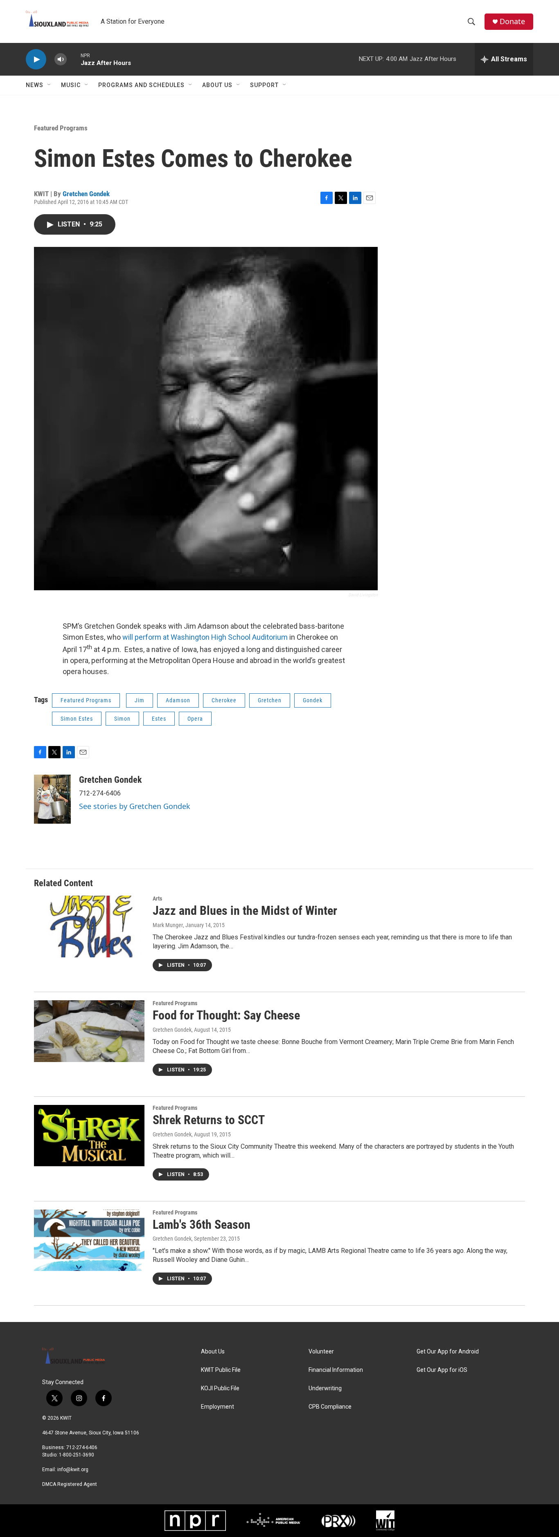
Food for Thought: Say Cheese (226, 1015)
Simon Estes (77, 718)
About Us (217, 85)
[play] (36, 59)
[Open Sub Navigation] (49, 85)
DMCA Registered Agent (69, 1484)
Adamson (178, 700)
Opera (195, 718)
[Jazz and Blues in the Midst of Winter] (89, 926)
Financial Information (336, 1370)
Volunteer (321, 1352)
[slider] (73, 59)
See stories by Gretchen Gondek (134, 806)
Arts (157, 898)
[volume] (61, 59)
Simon (122, 718)
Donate (512, 21)
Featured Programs (61, 128)
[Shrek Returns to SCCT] (89, 1135)
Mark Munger (168, 925)
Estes (159, 718)
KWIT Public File (221, 1370)
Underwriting (325, 1388)
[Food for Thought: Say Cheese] (89, 1031)
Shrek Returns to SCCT (209, 1120)
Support (264, 85)
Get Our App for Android (448, 1352)
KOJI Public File (220, 1388)
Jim (139, 700)
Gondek (312, 700)
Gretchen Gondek (86, 194)
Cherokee (224, 700)
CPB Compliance (330, 1407)
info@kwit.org (72, 1469)
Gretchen (270, 700)
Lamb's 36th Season (201, 1224)
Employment (217, 1407)
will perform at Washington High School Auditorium (205, 637)
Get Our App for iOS (442, 1370)
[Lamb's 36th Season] (89, 1240)
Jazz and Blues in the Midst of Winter (245, 910)
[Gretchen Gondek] (52, 799)
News (34, 85)
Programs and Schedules (141, 85)
